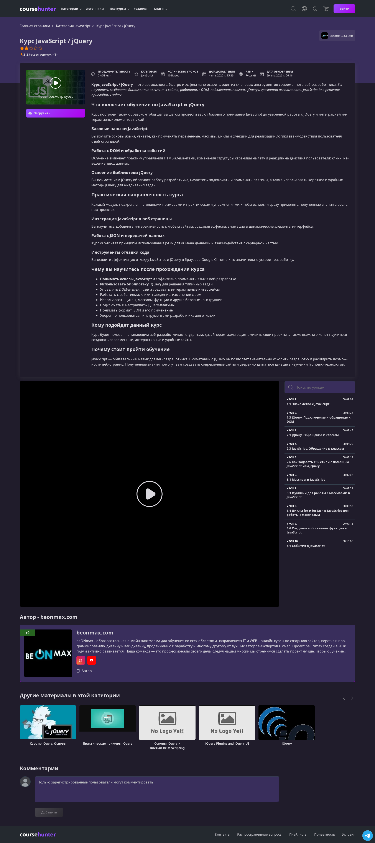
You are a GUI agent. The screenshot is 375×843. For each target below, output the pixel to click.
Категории (69, 9)
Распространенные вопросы (259, 834)
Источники (95, 9)
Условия (348, 834)
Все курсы (118, 9)
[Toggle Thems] (315, 8)
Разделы (140, 9)
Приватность (324, 834)
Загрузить (41, 113)
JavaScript (147, 75)
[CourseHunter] (38, 8)
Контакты (222, 834)
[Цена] (326, 8)
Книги (159, 9)
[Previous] (344, 698)
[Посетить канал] (367, 835)
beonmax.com (94, 632)
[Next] (352, 698)
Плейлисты (298, 834)
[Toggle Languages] (304, 8)
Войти (344, 9)
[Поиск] (293, 8)
